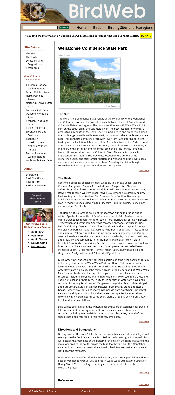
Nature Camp (39, 242)
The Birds (31, 57)
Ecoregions (32, 174)
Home (81, 27)
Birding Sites (33, 181)
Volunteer (37, 235)
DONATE (146, 35)
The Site (30, 53)
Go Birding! (37, 232)
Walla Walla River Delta (39, 160)
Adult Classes (39, 239)
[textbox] (40, 27)
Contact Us (87, 391)
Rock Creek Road (35, 128)
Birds (97, 27)
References (32, 67)
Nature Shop (38, 246)
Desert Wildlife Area (37, 92)
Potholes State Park (37, 110)
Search (64, 27)
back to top (144, 170)
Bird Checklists (34, 178)
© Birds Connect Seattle (43, 391)
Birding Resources (36, 185)
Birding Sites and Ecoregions (130, 27)
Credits (132, 391)
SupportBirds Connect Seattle (37, 198)
